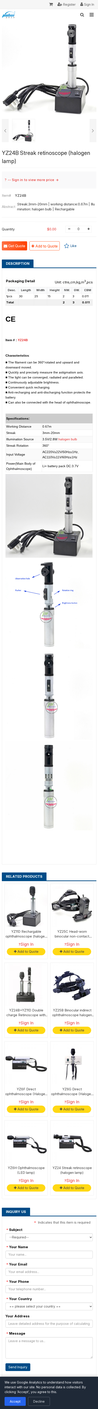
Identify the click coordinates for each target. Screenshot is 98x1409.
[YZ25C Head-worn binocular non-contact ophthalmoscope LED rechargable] (72, 905)
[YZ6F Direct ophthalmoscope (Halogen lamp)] (26, 1063)
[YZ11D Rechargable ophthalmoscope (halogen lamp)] (26, 905)
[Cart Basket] (51, 4)
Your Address (17, 1316)
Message (15, 1333)
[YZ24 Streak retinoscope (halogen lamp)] (72, 1142)
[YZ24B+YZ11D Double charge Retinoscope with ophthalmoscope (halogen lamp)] (26, 984)
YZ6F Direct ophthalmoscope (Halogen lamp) (26, 1094)
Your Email (16, 1264)
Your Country (19, 1299)
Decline (39, 1401)
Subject (14, 1230)
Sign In (27, 944)
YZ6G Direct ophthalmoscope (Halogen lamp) (72, 1094)
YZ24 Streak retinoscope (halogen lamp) (72, 1170)
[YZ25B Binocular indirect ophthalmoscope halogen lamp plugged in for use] (72, 984)
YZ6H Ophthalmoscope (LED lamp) (26, 1170)
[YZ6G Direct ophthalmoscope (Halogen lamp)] (72, 1063)
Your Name (17, 1247)
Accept (15, 1401)
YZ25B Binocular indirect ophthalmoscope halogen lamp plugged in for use (72, 1015)
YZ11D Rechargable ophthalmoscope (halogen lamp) (25, 936)
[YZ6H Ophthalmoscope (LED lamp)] (26, 1142)
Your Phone (17, 1281)
